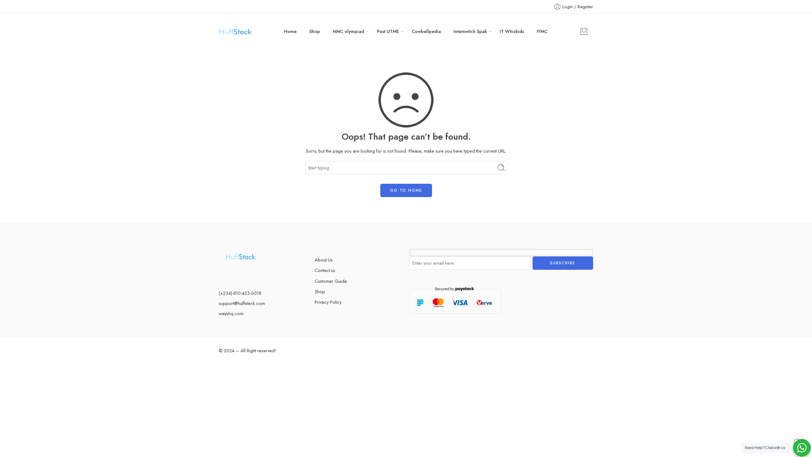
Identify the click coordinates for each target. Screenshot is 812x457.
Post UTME (388, 31)
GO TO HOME (406, 190)
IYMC (542, 31)
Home (290, 31)
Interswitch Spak (470, 31)
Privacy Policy (328, 302)
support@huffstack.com (242, 303)
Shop (314, 31)
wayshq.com (231, 313)
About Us (324, 259)
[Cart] (584, 31)
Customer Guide (331, 281)
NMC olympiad (348, 31)
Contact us (325, 270)
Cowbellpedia (426, 31)
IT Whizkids (512, 31)
